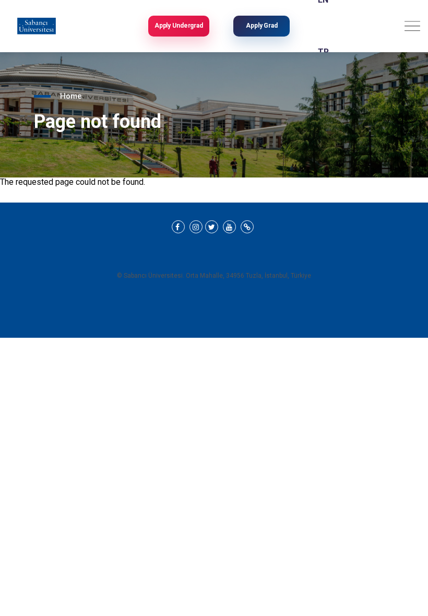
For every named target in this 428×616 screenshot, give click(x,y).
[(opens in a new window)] (178, 226)
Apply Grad (262, 25)
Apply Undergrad (178, 25)
